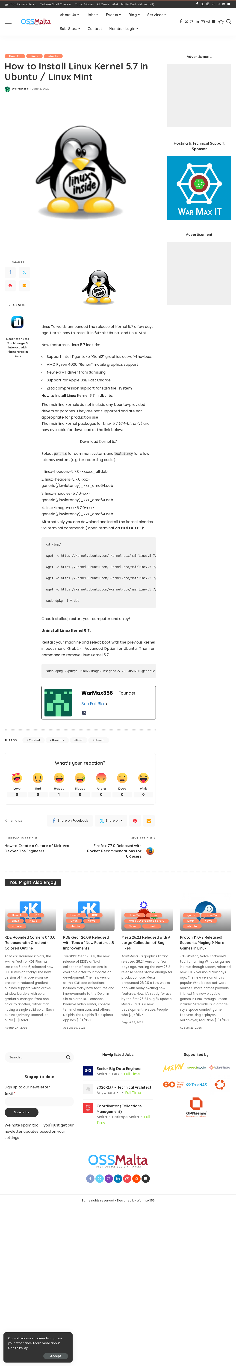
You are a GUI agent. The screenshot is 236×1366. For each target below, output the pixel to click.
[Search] (228, 22)
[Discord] (228, 4)
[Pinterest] (10, 285)
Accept (55, 1356)
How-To (15, 56)
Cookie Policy (18, 1348)
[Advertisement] (199, 95)
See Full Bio (92, 704)
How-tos (58, 740)
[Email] (24, 285)
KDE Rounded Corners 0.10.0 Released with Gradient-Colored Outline (30, 942)
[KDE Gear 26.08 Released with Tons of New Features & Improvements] (89, 912)
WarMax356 (20, 88)
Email (10, 1093)
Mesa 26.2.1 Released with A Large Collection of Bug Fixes (145, 942)
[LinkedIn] (213, 4)
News (33, 920)
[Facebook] (197, 4)
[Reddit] (223, 4)
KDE (36, 915)
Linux (34, 56)
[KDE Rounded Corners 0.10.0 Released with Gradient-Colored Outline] (30, 912)
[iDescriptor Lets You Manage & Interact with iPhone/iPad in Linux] (17, 322)
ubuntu (53, 56)
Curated (34, 740)
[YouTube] (218, 4)
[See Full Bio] (106, 703)
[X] (202, 4)
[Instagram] (207, 4)
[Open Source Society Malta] (35, 22)
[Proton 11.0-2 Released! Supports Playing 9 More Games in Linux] (206, 912)
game (191, 915)
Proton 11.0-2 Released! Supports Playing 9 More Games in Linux (202, 942)
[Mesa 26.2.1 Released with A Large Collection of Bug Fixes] (147, 912)
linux (79, 740)
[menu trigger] (11, 22)
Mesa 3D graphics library (146, 920)
